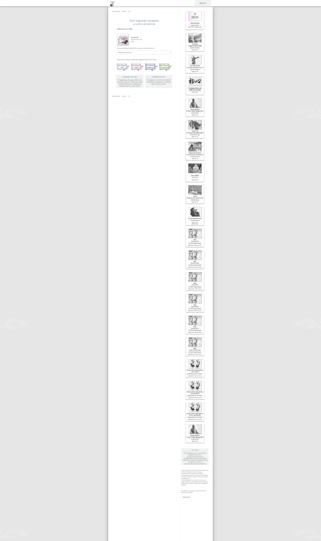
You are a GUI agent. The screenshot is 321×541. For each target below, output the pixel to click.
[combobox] (144, 53)
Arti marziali (116, 11)
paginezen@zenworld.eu (187, 475)
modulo (133, 86)
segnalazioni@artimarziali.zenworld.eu (195, 463)
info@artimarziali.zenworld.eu (194, 456)
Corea (124, 11)
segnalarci (191, 490)
